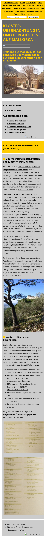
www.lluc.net (37, 372)
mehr (30, 14)
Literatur (39, 5)
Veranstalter (19, 11)
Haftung (22, 530)
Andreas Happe (19, 524)
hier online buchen (25, 190)
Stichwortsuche (33, 17)
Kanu (24, 5)
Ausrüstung (31, 2)
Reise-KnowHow (19, 8)
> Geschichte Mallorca (16, 121)
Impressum (12, 530)
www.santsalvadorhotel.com (18, 381)
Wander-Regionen (34, 11)
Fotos (40, 2)
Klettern (30, 5)
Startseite (11, 527)
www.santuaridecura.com (17, 390)
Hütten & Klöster (14, 110)
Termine (31, 8)
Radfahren (6, 8)
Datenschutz (27, 527)
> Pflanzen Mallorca (15, 124)
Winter (24, 14)
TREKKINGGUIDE (11, 2)
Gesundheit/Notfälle (11, 5)
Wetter (16, 14)
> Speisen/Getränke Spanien (19, 126)
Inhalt (22, 2)
